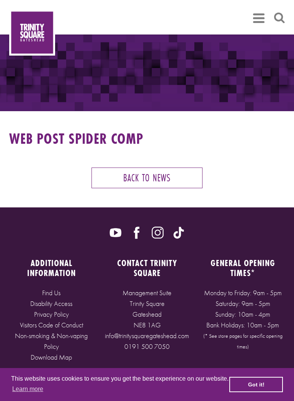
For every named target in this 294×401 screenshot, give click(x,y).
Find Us (51, 292)
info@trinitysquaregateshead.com (147, 335)
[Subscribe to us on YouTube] (115, 231)
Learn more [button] (27, 389)
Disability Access (51, 303)
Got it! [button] (256, 384)
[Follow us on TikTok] (179, 231)
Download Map (51, 357)
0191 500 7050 (147, 346)
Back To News (147, 177)
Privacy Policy (51, 314)
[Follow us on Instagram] (158, 231)
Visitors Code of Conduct (51, 324)
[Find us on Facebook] (137, 231)
